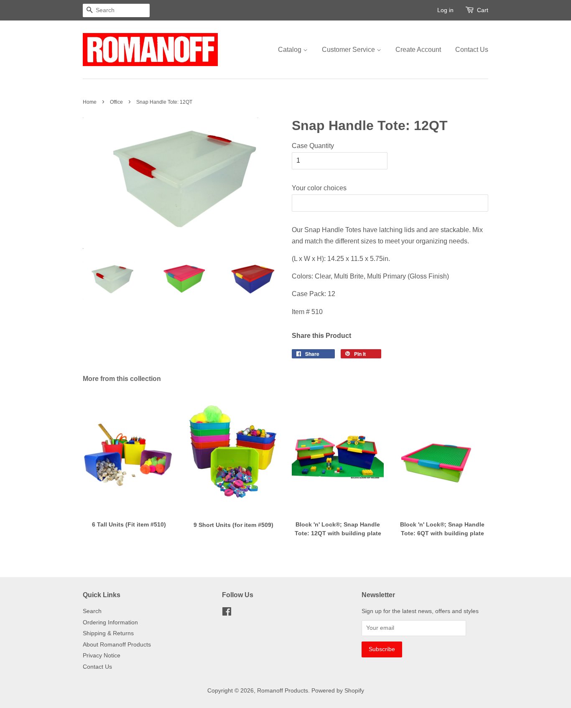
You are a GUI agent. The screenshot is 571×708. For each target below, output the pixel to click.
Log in (445, 10)
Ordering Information (110, 622)
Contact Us (471, 49)
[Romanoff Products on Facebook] (227, 613)
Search (92, 611)
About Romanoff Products (117, 645)
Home (90, 102)
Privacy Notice (101, 655)
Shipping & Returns (108, 633)
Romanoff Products (282, 691)
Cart (482, 10)
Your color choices (319, 188)
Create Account (418, 49)
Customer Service (349, 49)
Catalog (290, 49)
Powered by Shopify (337, 691)
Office (116, 102)
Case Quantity (313, 145)
